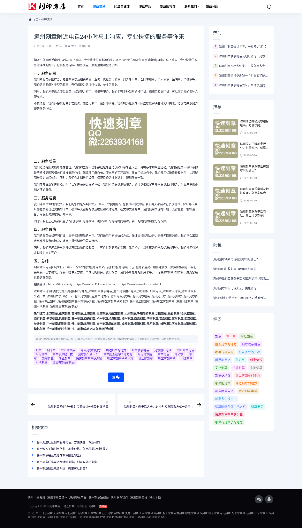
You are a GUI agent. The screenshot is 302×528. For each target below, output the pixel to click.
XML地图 (155, 497)
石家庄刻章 (116, 313)
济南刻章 (152, 318)
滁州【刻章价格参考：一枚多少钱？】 (243, 46)
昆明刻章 (152, 323)
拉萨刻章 (165, 323)
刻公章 (178, 354)
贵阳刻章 (140, 323)
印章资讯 (99, 6)
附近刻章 (108, 328)
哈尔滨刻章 (187, 313)
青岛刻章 (165, 318)
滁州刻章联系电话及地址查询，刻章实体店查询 (67, 462)
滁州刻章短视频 (99, 497)
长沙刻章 (39, 323)
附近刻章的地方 (91, 350)
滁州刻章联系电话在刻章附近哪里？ (60, 455)
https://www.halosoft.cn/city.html (140, 284)
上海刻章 (90, 313)
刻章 (38, 350)
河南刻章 (225, 513)
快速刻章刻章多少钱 (89, 358)
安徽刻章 (179, 513)
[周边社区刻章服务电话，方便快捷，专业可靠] (225, 127)
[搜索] (269, 6)
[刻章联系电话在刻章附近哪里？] (225, 172)
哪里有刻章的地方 (64, 362)
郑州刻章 (177, 318)
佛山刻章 (77, 323)
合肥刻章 (115, 318)
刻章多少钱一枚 (63, 354)
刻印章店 (54, 506)
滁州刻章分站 (138, 497)
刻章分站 (212, 6)
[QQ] (269, 499)
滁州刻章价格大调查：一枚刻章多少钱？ (244, 65)
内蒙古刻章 (94, 513)
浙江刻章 (167, 513)
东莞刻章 (90, 323)
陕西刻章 (105, 517)
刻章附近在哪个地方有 (118, 354)
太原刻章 (130, 313)
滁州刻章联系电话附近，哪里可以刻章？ (62, 468)
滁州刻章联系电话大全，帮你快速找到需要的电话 (244, 85)
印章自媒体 (122, 6)
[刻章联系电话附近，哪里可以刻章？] (225, 217)
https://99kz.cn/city (60, 284)
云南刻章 (82, 517)
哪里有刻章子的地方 (120, 358)
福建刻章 (190, 513)
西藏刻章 (94, 517)
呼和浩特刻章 (145, 313)
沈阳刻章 (161, 313)
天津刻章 (102, 313)
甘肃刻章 (117, 517)
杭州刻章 (102, 318)
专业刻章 (64, 358)
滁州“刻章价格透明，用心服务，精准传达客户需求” (241, 297)
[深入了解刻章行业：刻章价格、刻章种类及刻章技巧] (225, 150)
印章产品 (145, 6)
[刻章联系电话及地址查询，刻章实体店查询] (225, 195)
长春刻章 (173, 313)
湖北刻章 (236, 513)
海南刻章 (36, 517)
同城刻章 (186, 358)
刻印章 (51, 350)
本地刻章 (41, 362)
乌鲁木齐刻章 (92, 328)
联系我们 (190, 6)
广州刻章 (52, 323)
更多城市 (163, 517)
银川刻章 (77, 328)
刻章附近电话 (163, 350)
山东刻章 (213, 513)
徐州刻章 (64, 318)
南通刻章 (90, 318)
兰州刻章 (52, 328)
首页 (81, 6)
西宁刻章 (64, 328)
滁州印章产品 (77, 497)
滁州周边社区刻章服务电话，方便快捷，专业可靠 (68, 442)
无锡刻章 (52, 318)
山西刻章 (81, 513)
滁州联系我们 (119, 497)
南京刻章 (39, 318)
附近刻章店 (68, 350)
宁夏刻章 (140, 517)
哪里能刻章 (145, 358)
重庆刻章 (64, 313)
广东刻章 (259, 513)
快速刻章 (239, 367)
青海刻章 (128, 517)
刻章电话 (163, 354)
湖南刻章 (248, 513)
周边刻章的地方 (116, 350)
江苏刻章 (156, 513)
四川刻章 (59, 517)
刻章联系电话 (140, 350)
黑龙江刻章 (131, 513)
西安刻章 (177, 323)
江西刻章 (202, 513)
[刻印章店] (49, 6)
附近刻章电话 (185, 350)
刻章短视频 (167, 6)
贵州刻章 (71, 517)
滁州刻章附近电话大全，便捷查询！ (236, 288)
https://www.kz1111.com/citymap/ (96, 284)
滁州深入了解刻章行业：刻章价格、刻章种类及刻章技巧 (72, 448)
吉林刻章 (77, 313)
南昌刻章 (140, 318)
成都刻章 (127, 323)
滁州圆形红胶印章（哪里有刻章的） (236, 269)
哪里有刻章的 (166, 358)
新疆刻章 (151, 517)
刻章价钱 (48, 358)
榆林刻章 (39, 328)
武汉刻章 (190, 318)
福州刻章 (127, 318)
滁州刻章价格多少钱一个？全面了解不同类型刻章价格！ (244, 75)
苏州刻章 (77, 318)
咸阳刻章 (190, 323)
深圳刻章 (64, 323)
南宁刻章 (102, 323)
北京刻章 (52, 313)
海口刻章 (115, 323)
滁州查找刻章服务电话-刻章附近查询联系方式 (241, 278)
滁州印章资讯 (36, 497)
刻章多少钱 (223, 375)
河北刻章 (70, 513)
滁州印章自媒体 (57, 497)
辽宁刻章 (107, 513)
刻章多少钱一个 (88, 354)
